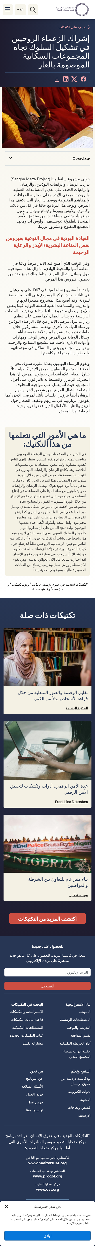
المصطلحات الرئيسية (75, 1019)
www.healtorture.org (47, 1162)
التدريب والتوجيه (79, 1027)
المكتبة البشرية (77, 707)
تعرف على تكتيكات (72, 27)
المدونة (85, 1099)
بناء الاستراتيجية (78, 1004)
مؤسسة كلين (78, 894)
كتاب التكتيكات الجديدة (26, 1035)
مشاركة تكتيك (33, 1043)
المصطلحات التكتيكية (27, 1027)
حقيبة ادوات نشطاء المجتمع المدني (77, 1054)
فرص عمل (35, 1102)
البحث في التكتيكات (27, 1004)
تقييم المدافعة (80, 1035)
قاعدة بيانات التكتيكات (27, 1019)
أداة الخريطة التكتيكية (75, 1043)
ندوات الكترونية (79, 1091)
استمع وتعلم (81, 1071)
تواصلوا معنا (34, 1109)
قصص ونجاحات (79, 1107)
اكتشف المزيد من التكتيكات (47, 918)
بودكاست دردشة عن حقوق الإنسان (76, 1081)
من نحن (36, 1071)
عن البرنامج (34, 1078)
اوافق (47, 1235)
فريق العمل (34, 1094)
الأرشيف (84, 1115)
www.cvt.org (47, 1189)
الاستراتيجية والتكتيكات (26, 1011)
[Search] (33, 9)
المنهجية (85, 1011)
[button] (6, 1206)
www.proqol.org (47, 1176)
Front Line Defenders (71, 801)
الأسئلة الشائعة (32, 1086)
